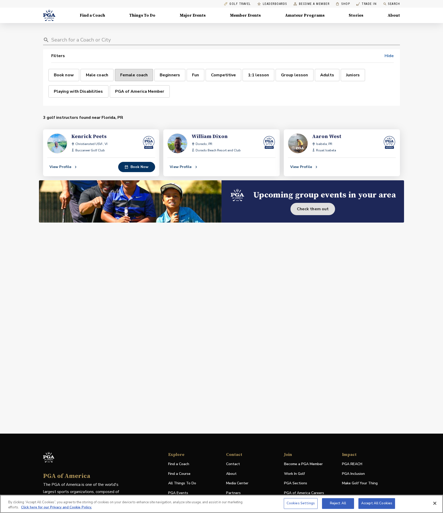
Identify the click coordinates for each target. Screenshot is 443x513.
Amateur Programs (305, 15)
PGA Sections (295, 483)
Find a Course (179, 473)
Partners (233, 492)
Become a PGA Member (303, 464)
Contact (233, 464)
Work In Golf (294, 473)
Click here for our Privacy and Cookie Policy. (56, 507)
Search (394, 4)
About (394, 15)
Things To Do (142, 15)
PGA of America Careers (304, 493)
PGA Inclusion (353, 473)
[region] (221, 504)
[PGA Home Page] (49, 15)
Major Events (193, 15)
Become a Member (314, 4)
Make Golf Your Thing (360, 483)
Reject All (338, 503)
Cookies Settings (301, 503)
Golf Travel (240, 4)
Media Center (237, 483)
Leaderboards (275, 4)
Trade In (366, 4)
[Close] (434, 503)
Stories (356, 15)
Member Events (245, 15)
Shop (343, 4)
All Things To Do (182, 483)
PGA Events (178, 492)
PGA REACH (352, 464)
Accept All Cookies (376, 503)
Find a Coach (92, 15)
